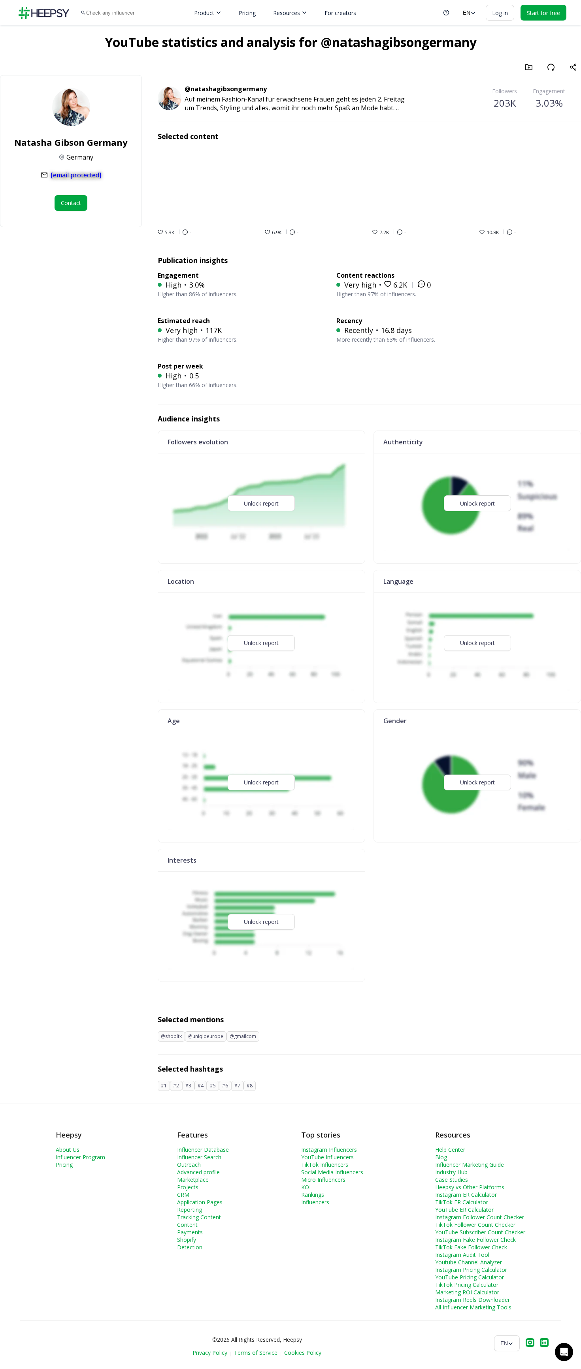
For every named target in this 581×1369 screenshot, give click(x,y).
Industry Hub (451, 1172)
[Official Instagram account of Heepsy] (530, 1343)
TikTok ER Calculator (461, 1202)
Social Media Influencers (332, 1172)
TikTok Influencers (324, 1164)
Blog (441, 1157)
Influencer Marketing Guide (469, 1164)
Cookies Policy (302, 1352)
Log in (500, 13)
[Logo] (44, 13)
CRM (183, 1194)
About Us (67, 1149)
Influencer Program (80, 1157)
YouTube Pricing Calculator (469, 1277)
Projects (187, 1187)
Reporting (189, 1209)
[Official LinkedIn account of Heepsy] (544, 1343)
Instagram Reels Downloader (472, 1299)
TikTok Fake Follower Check (471, 1247)
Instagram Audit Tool (462, 1254)
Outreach (189, 1164)
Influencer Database (203, 1149)
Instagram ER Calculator (466, 1194)
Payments (190, 1232)
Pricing (247, 13)
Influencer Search (199, 1157)
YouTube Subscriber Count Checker (480, 1232)
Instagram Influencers (329, 1149)
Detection (189, 1247)
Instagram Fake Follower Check (475, 1239)
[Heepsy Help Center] (446, 12)
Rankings (312, 1194)
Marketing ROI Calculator (467, 1292)
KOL (306, 1187)
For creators (340, 13)
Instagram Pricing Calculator (471, 1269)
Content (187, 1224)
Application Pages (200, 1202)
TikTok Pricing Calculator (466, 1284)
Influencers (315, 1202)
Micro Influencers (323, 1179)
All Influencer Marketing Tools (473, 1307)
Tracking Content (199, 1217)
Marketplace (193, 1179)
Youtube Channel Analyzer (468, 1262)
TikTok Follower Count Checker (475, 1224)
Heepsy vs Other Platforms (469, 1187)
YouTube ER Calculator (464, 1209)
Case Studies (451, 1179)
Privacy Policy (209, 1352)
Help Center (450, 1149)
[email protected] (76, 175)
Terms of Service (255, 1352)
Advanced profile (198, 1172)
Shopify (186, 1239)
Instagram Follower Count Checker (479, 1217)
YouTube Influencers (327, 1157)
